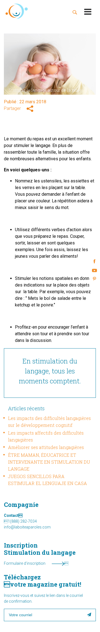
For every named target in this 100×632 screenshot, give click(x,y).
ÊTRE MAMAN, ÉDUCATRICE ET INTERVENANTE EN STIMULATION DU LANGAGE (49, 462)
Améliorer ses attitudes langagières (46, 447)
